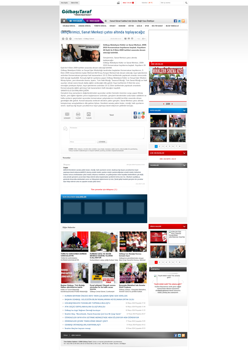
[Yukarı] (88, 115)
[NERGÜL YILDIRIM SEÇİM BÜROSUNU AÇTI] (177, 136)
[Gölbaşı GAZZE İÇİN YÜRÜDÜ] (158, 121)
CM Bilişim (122, 343)
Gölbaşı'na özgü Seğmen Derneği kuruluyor (82, 310)
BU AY (174, 159)
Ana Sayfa (64, 2)
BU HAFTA (167, 159)
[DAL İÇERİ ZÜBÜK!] (158, 251)
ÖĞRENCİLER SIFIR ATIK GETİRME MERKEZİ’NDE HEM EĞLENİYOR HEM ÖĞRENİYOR (102, 317)
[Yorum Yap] (125, 39)
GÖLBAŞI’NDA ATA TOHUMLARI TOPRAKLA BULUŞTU (87, 303)
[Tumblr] (135, 117)
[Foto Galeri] (76, 21)
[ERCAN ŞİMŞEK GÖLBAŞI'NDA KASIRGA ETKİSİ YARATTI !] (177, 251)
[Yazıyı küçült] (138, 39)
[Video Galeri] (93, 21)
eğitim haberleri (76, 335)
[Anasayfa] (64, 21)
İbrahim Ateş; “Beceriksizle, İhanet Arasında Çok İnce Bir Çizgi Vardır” (93, 314)
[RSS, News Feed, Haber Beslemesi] (183, 20)
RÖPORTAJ (155, 269)
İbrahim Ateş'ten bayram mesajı (78, 328)
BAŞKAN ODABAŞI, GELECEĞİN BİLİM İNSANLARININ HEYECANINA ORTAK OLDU (99, 299)
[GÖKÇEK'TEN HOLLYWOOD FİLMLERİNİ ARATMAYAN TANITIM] (177, 237)
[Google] (71, 39)
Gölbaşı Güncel (89, 38)
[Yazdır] (132, 39)
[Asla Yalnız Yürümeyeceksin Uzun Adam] (158, 237)
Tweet (112, 115)
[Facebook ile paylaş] (175, 20)
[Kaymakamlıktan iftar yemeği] (177, 121)
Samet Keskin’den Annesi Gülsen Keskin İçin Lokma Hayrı (133, 21)
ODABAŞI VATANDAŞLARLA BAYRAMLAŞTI (83, 325)
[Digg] (139, 117)
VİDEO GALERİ (155, 226)
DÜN (161, 159)
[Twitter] (67, 39)
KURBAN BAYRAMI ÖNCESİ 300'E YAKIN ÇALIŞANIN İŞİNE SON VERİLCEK (96, 296)
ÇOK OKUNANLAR (157, 153)
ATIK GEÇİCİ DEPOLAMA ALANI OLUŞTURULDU (85, 307)
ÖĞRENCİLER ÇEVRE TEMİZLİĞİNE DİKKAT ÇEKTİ (86, 321)
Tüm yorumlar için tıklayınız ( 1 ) (104, 189)
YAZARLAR (154, 165)
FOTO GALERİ (155, 110)
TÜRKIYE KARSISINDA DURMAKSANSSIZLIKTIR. (74, 257)
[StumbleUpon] (143, 117)
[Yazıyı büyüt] (143, 39)
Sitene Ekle (74, 2)
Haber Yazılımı (114, 343)
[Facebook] (64, 39)
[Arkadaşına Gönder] (129, 39)
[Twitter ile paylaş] (179, 20)
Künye (66, 335)
